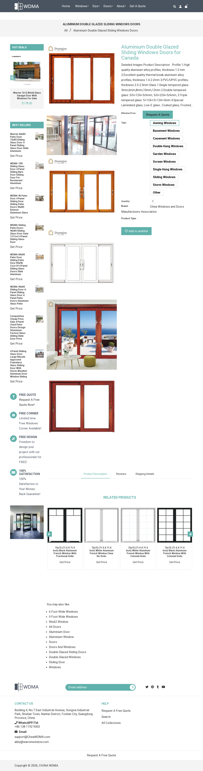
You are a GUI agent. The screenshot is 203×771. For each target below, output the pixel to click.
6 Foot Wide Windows (63, 611)
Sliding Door (57, 662)
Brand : (125, 206)
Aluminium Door (59, 632)
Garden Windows (164, 154)
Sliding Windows (164, 177)
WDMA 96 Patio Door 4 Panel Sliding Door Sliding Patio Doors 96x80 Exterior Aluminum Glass (19, 204)
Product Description (95, 473)
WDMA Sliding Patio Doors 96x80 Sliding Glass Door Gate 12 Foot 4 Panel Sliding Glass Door (19, 233)
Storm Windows (164, 185)
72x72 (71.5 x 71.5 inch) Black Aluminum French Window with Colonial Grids (175, 552)
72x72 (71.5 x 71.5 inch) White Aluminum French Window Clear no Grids (101, 552)
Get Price (16, 156)
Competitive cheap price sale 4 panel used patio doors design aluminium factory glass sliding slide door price (17, 327)
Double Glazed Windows (65, 657)
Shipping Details (144, 473)
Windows (55, 667)
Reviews (121, 473)
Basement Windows (166, 130)
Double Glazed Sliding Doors (67, 652)
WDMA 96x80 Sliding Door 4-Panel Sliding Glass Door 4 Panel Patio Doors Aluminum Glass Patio (19, 295)
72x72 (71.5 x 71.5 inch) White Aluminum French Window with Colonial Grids (138, 552)
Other (156, 192)
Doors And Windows (62, 647)
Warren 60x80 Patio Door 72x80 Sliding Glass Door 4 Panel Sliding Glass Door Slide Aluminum (19, 142)
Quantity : (125, 201)
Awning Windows (164, 123)
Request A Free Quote (116, 710)
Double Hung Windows (168, 146)
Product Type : (129, 218)
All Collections (111, 723)
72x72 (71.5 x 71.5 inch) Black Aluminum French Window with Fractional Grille (65, 552)
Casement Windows (166, 138)
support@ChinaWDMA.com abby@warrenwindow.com (32, 737)
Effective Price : (129, 113)
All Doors (55, 627)
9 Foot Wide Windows (63, 616)
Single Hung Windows (167, 169)
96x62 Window (58, 622)
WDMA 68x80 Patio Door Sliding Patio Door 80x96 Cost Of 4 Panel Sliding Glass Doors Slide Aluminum (18, 264)
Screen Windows (164, 161)
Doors (53, 642)
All (66, 30)
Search (106, 717)
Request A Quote (157, 114)
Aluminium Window (61, 637)
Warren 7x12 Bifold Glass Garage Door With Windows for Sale (27, 95)
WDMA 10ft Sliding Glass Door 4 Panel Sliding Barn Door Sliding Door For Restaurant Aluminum (17, 173)
